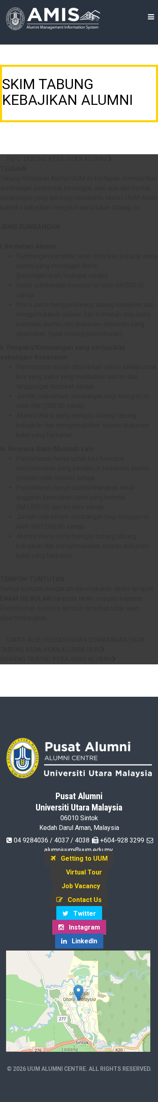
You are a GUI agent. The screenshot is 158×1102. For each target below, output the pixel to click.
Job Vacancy (79, 886)
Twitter (82, 913)
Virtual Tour (81, 872)
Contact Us (82, 900)
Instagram (82, 927)
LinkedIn (82, 941)
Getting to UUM (82, 858)
